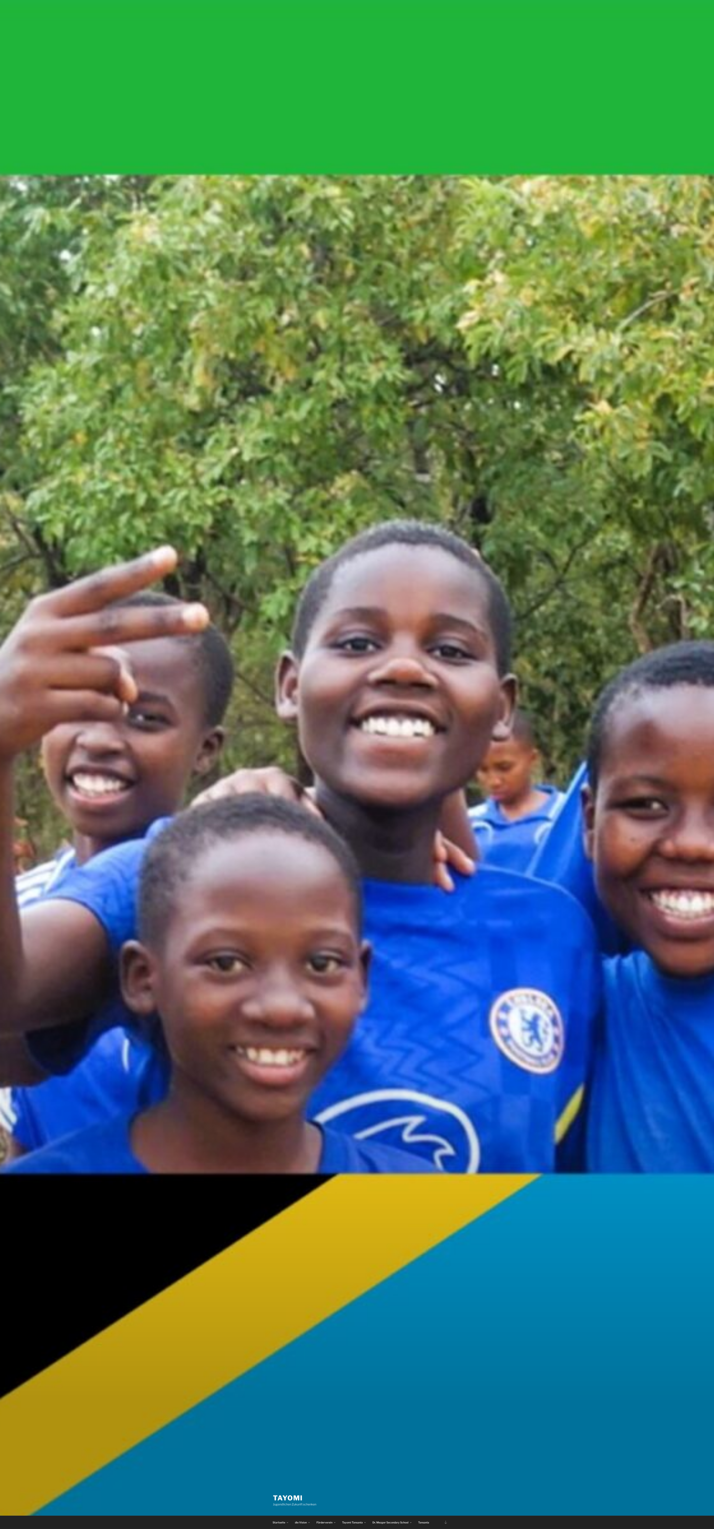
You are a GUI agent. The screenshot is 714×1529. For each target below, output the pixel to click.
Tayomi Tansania (352, 1522)
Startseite (279, 1522)
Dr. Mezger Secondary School (390, 1522)
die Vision (301, 1522)
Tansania (423, 1522)
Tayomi (288, 1498)
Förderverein (324, 1522)
